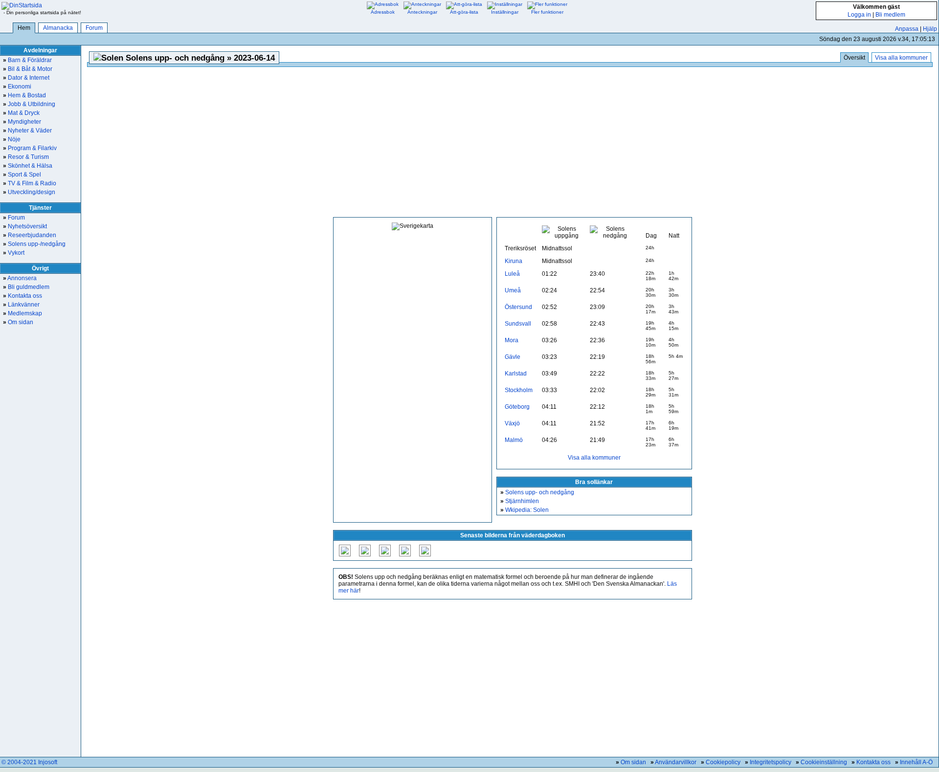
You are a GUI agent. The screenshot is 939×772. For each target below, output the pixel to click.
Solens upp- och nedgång (537, 492)
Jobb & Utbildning (29, 104)
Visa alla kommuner (901, 57)
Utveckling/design (29, 192)
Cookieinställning (824, 762)
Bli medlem (890, 14)
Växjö (512, 423)
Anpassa (906, 28)
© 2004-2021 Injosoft (29, 762)
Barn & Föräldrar (27, 60)
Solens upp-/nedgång (34, 244)
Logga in (859, 14)
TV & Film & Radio (29, 183)
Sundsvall (518, 323)
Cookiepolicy (723, 762)
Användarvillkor (675, 762)
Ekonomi (17, 86)
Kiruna (513, 261)
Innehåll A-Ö (916, 762)
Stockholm (519, 390)
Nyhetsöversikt (25, 226)
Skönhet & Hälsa (27, 165)
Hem (24, 27)
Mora (511, 340)
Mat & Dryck (21, 113)
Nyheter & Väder (27, 130)
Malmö (514, 440)
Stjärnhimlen (519, 501)
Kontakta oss (22, 295)
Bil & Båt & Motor (27, 69)
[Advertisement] (512, 142)
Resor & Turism (26, 157)
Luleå (512, 273)
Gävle (512, 356)
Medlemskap (22, 313)
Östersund (518, 307)
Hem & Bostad (24, 95)
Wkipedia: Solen (524, 510)
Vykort (13, 252)
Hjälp (930, 28)
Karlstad (516, 373)
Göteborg (517, 406)
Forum (94, 27)
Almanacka (58, 27)
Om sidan (18, 322)
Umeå (513, 290)
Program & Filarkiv (30, 148)
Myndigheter (22, 121)
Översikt (854, 57)
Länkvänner (21, 304)
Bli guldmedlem (26, 287)
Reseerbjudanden (29, 235)
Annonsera (20, 278)
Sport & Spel (22, 174)
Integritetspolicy (770, 762)
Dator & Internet (26, 77)
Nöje (12, 139)
